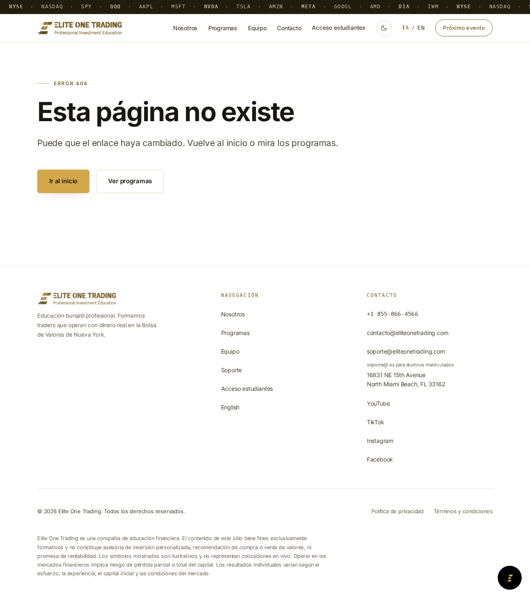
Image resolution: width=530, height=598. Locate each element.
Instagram (380, 440)
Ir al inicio (63, 181)
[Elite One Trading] (79, 28)
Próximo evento (464, 27)
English (230, 407)
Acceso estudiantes (339, 27)
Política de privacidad (397, 511)
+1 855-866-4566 (392, 314)
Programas (222, 27)
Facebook (380, 459)
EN (421, 27)
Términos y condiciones (463, 511)
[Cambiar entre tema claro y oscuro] (384, 28)
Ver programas (130, 181)
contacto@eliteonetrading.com (407, 332)
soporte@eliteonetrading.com (406, 351)
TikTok (375, 422)
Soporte (231, 369)
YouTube (378, 403)
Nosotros (185, 27)
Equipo (257, 27)
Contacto (289, 27)
